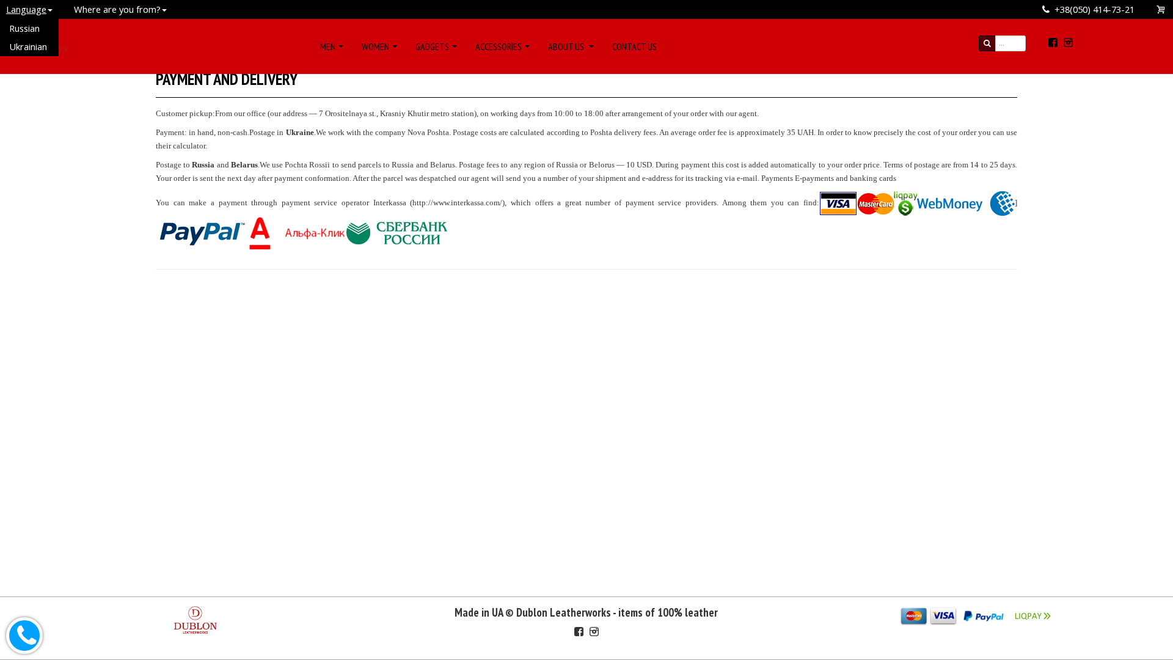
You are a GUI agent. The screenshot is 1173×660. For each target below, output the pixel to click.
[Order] (1161, 9)
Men (327, 46)
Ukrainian (28, 46)
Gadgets (432, 46)
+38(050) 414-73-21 (1094, 9)
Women (375, 46)
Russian (24, 28)
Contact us (634, 46)
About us (567, 46)
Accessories (498, 46)
